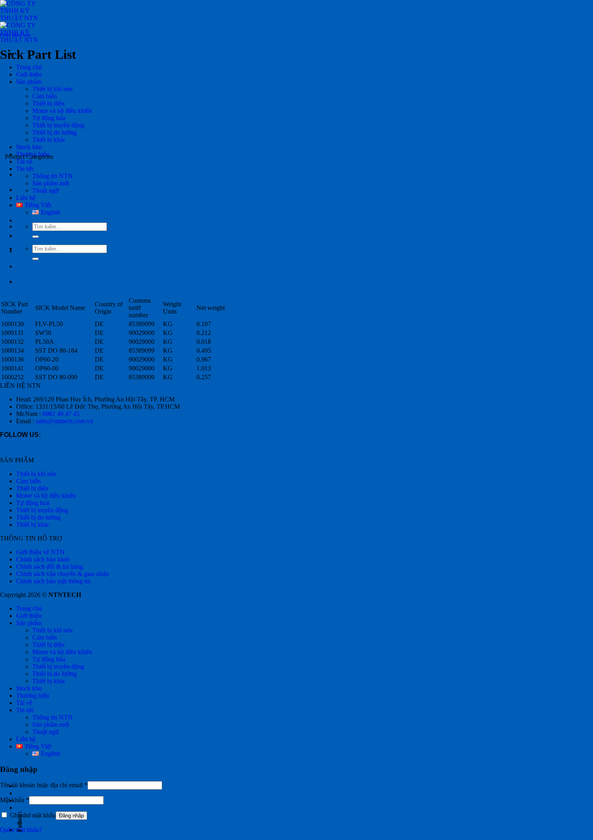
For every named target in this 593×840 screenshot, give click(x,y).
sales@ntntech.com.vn (64, 421)
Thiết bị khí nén (52, 88)
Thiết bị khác (49, 139)
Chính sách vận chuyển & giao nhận (62, 573)
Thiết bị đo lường (54, 132)
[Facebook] (18, 793)
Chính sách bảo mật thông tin (53, 581)
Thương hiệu (32, 695)
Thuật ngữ (45, 731)
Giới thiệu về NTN (40, 552)
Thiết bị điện (48, 103)
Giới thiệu (29, 74)
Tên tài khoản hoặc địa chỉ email (44, 785)
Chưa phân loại (15, 34)
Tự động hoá (32, 502)
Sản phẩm (29, 81)
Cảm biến (44, 96)
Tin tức (25, 168)
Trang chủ (29, 67)
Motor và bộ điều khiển (62, 110)
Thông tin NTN (52, 717)
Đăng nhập (71, 816)
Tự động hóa (48, 117)
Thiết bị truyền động (58, 125)
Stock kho (29, 146)
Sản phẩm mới (50, 183)
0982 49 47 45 (60, 413)
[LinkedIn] (18, 800)
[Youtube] (18, 807)
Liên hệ (25, 197)
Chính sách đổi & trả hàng (49, 566)
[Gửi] (35, 259)
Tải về (24, 161)
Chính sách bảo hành (43, 559)
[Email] (18, 786)
